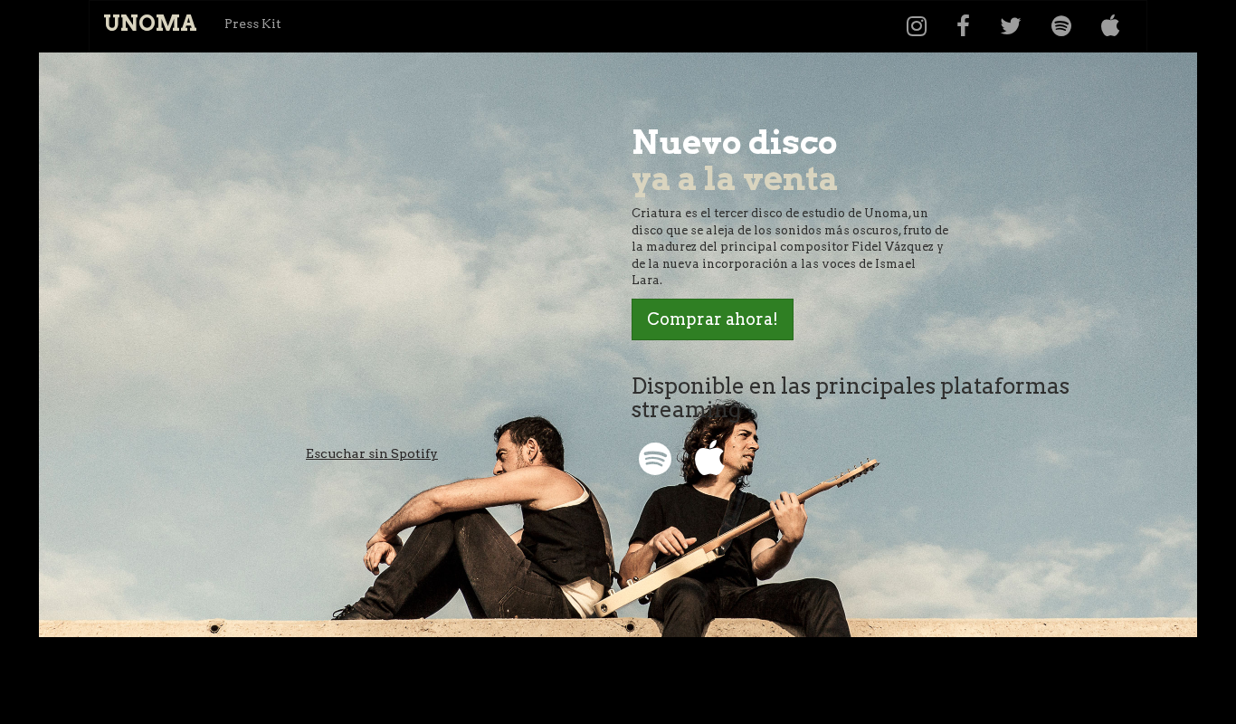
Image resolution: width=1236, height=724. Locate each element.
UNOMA (150, 23)
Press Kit (252, 23)
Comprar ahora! (712, 319)
